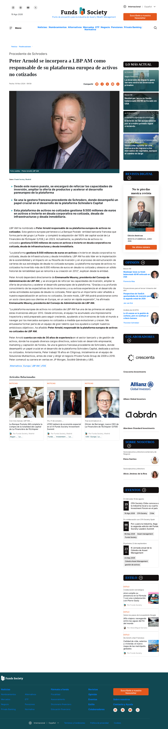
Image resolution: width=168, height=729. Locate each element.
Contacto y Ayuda (123, 704)
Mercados (88, 27)
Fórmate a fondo (60, 689)
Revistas (93, 689)
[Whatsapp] (117, 84)
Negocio (105, 27)
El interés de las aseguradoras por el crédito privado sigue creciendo (140, 123)
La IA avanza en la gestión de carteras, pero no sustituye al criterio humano (136, 315)
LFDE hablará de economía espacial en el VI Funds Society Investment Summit (64, 426)
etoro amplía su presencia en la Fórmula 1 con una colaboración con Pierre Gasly (135, 597)
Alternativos (75, 27)
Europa (27, 365)
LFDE (43, 365)
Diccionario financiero (61, 704)
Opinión (132, 262)
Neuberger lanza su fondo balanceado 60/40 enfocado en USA (141, 101)
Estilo (131, 577)
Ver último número (141, 247)
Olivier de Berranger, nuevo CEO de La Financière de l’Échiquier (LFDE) (102, 425)
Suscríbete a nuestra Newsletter (140, 16)
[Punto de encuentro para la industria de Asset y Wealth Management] (84, 12)
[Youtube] (28, 8)
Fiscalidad (55, 694)
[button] (140, 6)
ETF (97, 27)
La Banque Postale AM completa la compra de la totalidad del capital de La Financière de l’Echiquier (25, 426)
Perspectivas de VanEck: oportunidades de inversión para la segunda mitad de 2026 (137, 296)
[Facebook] (102, 84)
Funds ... (51, 437)
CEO (87, 437)
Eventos (132, 490)
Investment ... (61, 437)
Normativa (90, 29)
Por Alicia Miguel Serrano (137, 628)
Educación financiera (60, 709)
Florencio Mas (129, 281)
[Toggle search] (155, 27)
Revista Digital (139, 174)
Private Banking (132, 27)
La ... (20, 437)
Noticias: (43, 27)
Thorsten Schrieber (131, 323)
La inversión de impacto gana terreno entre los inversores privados (140, 83)
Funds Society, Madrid (22, 179)
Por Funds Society (134, 605)
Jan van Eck (128, 303)
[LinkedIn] (13, 8)
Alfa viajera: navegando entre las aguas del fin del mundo (135, 621)
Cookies (117, 723)
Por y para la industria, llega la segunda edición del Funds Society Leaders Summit (144, 526)
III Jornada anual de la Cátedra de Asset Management (141, 550)
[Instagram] (21, 8)
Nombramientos (58, 27)
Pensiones (117, 27)
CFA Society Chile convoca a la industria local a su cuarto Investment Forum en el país (145, 505)
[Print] (112, 84)
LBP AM (36, 365)
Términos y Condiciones (74, 723)
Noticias (5, 689)
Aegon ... (13, 437)
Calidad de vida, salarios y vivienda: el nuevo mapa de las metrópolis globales (135, 645)
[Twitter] (36, 8)
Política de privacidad (99, 723)
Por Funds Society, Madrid (23, 433)
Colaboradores (139, 336)
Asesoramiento (58, 699)
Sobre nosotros (139, 442)
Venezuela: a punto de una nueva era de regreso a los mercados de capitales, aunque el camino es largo (141, 149)
